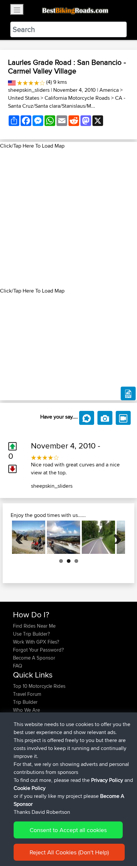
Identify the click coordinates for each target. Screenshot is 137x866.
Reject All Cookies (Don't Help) (69, 852)
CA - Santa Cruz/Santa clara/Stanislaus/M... (66, 102)
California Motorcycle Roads (77, 98)
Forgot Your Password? (38, 649)
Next (115, 537)
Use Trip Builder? (31, 633)
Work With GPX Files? (36, 641)
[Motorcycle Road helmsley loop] (63, 537)
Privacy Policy (107, 780)
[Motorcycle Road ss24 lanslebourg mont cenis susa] (28, 537)
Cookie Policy (30, 788)
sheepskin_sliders (29, 90)
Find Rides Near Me (34, 625)
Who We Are (26, 709)
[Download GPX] (128, 394)
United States (23, 98)
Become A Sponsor (34, 657)
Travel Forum (27, 693)
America (109, 90)
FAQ (17, 665)
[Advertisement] (68, 218)
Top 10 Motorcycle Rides (39, 685)
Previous (22, 537)
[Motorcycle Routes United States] (12, 82)
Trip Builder (25, 701)
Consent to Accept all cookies (68, 830)
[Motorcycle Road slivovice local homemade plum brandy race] (98, 537)
